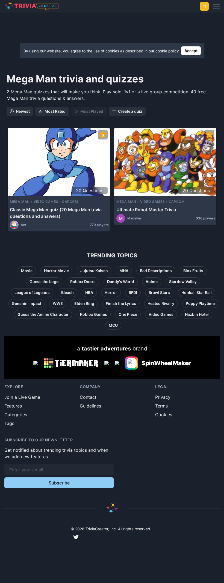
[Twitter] (75, 537)
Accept (191, 50)
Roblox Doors (83, 281)
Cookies (163, 414)
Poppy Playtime (200, 303)
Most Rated (55, 111)
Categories (15, 414)
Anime (152, 281)
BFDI (133, 292)
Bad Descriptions (156, 270)
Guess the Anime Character (43, 314)
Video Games (161, 314)
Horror (111, 292)
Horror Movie (56, 270)
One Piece (128, 314)
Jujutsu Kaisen (94, 270)
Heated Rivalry (161, 303)
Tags (9, 423)
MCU (113, 325)
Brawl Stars (159, 292)
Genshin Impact (26, 303)
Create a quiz (130, 111)
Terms (161, 406)
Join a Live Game (22, 397)
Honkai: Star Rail (196, 292)
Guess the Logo (44, 281)
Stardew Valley (183, 281)
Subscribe (59, 483)
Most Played (91, 111)
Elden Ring (84, 303)
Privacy (162, 397)
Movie (27, 270)
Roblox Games (93, 314)
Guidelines (90, 406)
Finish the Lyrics (121, 303)
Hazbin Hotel (197, 314)
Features (13, 406)
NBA (89, 292)
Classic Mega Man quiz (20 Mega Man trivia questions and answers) (56, 213)
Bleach (67, 292)
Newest (23, 111)
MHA (123, 270)
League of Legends (32, 292)
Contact (88, 397)
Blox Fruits (193, 270)
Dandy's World (120, 281)
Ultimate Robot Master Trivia (146, 209)
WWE (58, 303)
